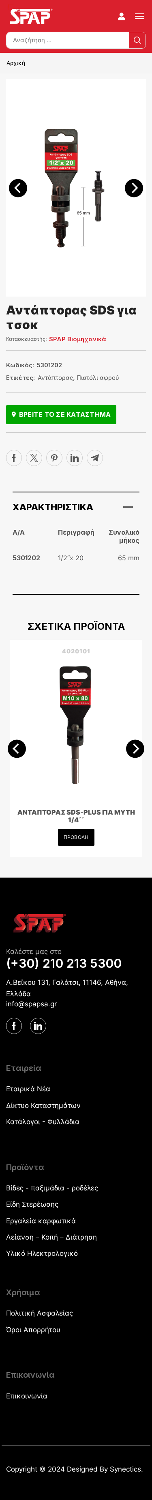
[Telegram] (95, 458)
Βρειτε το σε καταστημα (65, 414)
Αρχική (15, 62)
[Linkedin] (74, 458)
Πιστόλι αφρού (98, 378)
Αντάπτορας (55, 378)
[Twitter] (34, 458)
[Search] (137, 40)
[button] (122, 17)
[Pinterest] (54, 458)
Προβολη (76, 837)
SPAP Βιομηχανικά (77, 339)
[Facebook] (14, 458)
